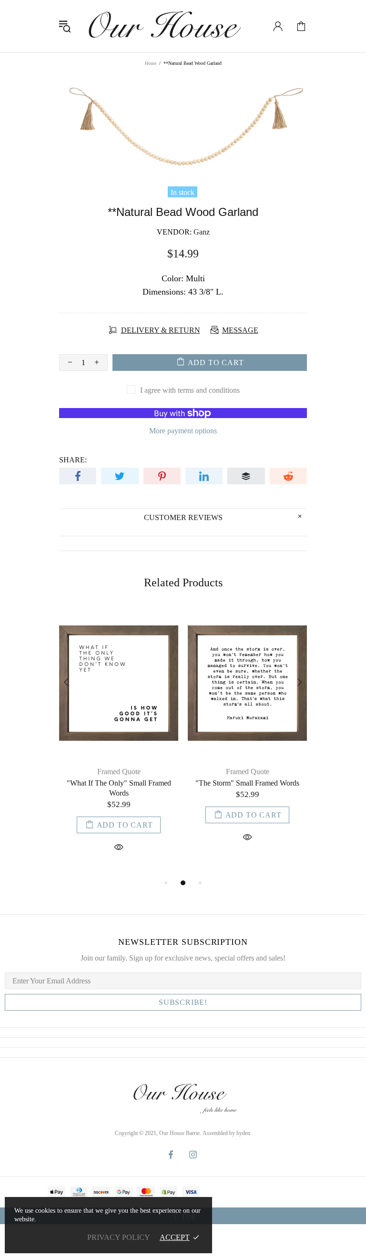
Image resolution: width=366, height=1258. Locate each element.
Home (150, 63)
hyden (243, 1133)
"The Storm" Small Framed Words (247, 783)
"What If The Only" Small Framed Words (119, 788)
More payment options (183, 431)
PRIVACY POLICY (118, 1237)
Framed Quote (119, 771)
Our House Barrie (163, 26)
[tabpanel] (118, 742)
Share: (73, 460)
